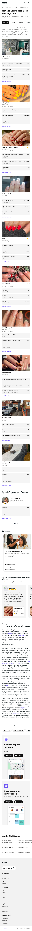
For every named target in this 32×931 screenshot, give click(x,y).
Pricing (3, 892)
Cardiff (21, 7)
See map (8, 17)
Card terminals (5, 895)
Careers (3, 876)
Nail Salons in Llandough (7, 847)
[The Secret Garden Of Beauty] (17, 552)
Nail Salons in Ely (5, 850)
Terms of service (6, 909)
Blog (3, 881)
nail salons (22, 635)
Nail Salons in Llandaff (7, 840)
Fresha (10, 633)
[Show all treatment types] (29, 22)
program (22, 707)
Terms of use (5, 911)
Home (3, 7)
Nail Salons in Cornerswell (8, 852)
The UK (15, 7)
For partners (4, 890)
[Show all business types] (29, 730)
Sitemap (4, 883)
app (7, 685)
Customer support (6, 878)
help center (16, 713)
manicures (19, 663)
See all (16, 523)
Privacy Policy (5, 906)
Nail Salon (9, 7)
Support (3, 897)
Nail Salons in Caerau (7, 842)
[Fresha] (4, 2)
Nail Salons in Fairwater (7, 845)
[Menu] (28, 3)
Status (3, 900)
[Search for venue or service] (24, 2)
